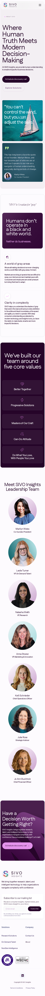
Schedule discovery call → (17, 845)
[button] (40, 5)
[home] (10, 5)
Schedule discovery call (16, 79)
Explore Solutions (13, 88)
